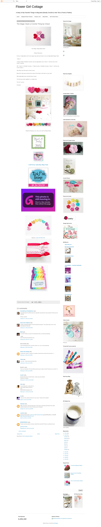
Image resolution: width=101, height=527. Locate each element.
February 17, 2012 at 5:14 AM (26, 391)
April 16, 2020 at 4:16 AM (25, 418)
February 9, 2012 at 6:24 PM (26, 370)
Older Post (57, 434)
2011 (66, 433)
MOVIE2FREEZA (24, 422)
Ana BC (22, 375)
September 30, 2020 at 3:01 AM (27, 428)
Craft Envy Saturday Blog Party (38, 165)
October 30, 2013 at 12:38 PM (26, 408)
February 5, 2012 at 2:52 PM (26, 363)
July (65, 447)
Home (18, 16)
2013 (66, 451)
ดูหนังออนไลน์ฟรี (23, 426)
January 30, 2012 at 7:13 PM (26, 339)
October (66, 449)
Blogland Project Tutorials (27, 16)
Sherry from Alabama (25, 322)
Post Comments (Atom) (27, 436)
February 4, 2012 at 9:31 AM (26, 347)
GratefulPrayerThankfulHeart (26, 311)
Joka (21, 384)
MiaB (21, 332)
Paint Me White (68, 285)
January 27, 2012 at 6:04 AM (26, 327)
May (65, 444)
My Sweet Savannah (69, 246)
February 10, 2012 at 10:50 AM (26, 380)
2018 (66, 457)
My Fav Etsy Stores (54, 16)
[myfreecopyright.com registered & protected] (62, 518)
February (66, 438)
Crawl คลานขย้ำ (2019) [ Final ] (36, 414)
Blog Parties (45, 16)
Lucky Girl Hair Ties (40, 237)
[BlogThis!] (36, 302)
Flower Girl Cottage (29, 6)
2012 (66, 435)
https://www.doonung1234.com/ (27, 416)
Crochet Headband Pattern (76, 465)
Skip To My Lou (68, 244)
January (66, 436)
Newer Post (19, 434)
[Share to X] (38, 302)
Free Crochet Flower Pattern (77, 480)
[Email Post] (32, 302)
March (65, 440)
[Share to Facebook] (39, 302)
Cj (20, 396)
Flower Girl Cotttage (24, 351)
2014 (66, 453)
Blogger (56, 523)
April (65, 442)
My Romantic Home (69, 256)
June (65, 445)
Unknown (22, 403)
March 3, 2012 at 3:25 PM (25, 399)
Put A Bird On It (68, 294)
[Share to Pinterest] (41, 302)
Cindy (21, 359)
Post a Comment (22, 431)
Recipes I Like (38, 16)
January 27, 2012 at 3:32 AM (26, 318)
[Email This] (35, 302)
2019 (66, 459)
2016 (66, 455)
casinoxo (22, 413)
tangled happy (68, 275)
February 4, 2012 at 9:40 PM (26, 355)
